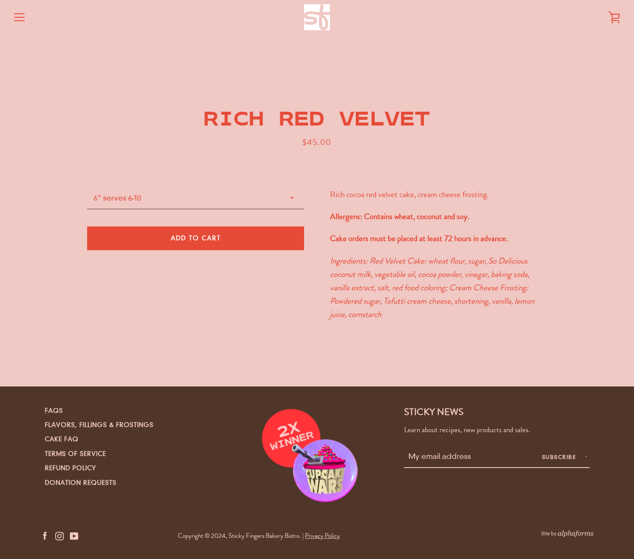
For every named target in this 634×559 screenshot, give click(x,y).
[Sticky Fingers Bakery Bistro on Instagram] (59, 535)
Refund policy (70, 468)
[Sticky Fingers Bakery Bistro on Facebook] (45, 535)
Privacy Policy (322, 535)
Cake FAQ (61, 439)
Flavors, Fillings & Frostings (99, 425)
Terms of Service (75, 454)
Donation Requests (80, 483)
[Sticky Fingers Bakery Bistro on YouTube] (74, 535)
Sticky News (434, 412)
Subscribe (560, 457)
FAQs (54, 411)
